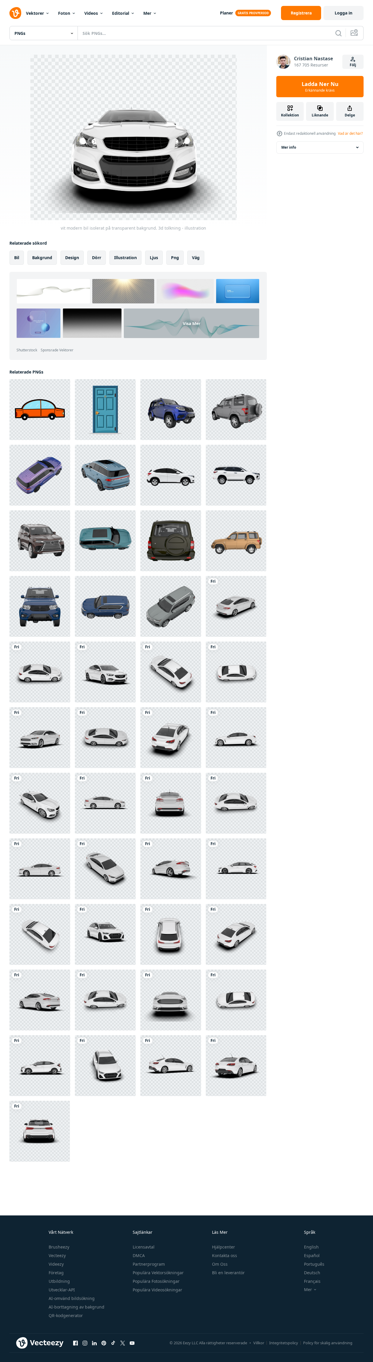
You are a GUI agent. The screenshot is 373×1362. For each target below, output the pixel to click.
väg (196, 257)
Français (312, 1281)
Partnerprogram (149, 1264)
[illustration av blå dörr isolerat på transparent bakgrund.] (105, 409)
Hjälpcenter (223, 1247)
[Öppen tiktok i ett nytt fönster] (113, 1342)
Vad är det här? (350, 133)
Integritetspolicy (283, 1342)
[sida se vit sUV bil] (170, 475)
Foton (64, 13)
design (72, 257)
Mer (147, 13)
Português (314, 1264)
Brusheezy (59, 1247)
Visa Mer (191, 323)
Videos (91, 13)
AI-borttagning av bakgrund (76, 1307)
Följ (353, 64)
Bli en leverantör (228, 1272)
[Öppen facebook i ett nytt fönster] (75, 1342)
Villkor (258, 1342)
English (311, 1247)
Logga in (343, 13)
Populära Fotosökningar (156, 1281)
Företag (56, 1272)
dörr (96, 257)
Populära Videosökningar (157, 1290)
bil (16, 257)
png (175, 257)
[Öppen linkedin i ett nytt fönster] (94, 1342)
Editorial (120, 13)
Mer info (288, 147)
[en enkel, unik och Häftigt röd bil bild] (39, 409)
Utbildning (59, 1281)
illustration (125, 257)
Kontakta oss (224, 1255)
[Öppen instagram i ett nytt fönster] (85, 1342)
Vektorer (35, 13)
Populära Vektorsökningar (158, 1272)
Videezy (56, 1264)
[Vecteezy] (15, 13)
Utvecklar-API (62, 1290)
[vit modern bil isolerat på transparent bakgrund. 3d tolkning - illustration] (236, 606)
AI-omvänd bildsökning (72, 1298)
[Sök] (338, 33)
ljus (154, 257)
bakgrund (42, 257)
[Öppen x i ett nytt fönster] (122, 1342)
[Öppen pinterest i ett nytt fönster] (103, 1342)
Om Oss (220, 1264)
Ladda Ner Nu (320, 86)
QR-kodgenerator (66, 1315)
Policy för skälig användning (327, 1342)
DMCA (139, 1255)
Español (312, 1255)
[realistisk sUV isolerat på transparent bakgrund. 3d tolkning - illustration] (170, 409)
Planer (226, 13)
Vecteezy (57, 1255)
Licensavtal (144, 1247)
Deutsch (312, 1272)
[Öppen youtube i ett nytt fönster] (132, 1342)
